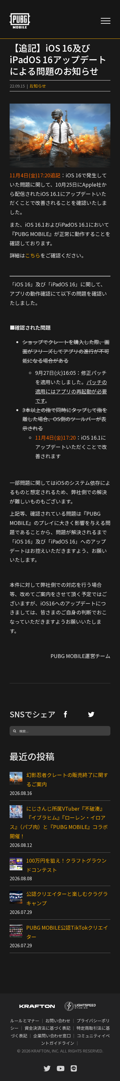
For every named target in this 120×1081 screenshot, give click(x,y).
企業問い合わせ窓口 (52, 1036)
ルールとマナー (24, 1021)
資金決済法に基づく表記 (47, 1028)
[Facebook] (65, 714)
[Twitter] (91, 714)
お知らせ (37, 86)
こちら (32, 255)
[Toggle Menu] (106, 21)
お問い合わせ (57, 1021)
